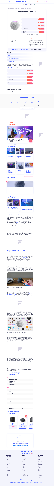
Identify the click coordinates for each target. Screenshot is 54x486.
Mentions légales (13, 482)
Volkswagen (8, 470)
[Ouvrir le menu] (7, 2)
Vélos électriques (41, 471)
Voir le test (23, 426)
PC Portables (40, 455)
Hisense (23, 464)
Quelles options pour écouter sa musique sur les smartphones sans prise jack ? (11, 157)
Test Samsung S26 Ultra (35, 480)
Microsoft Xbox (24, 458)
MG (7, 467)
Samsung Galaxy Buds (41, 468)
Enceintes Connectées (17, 8)
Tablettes (23, 471)
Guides (35, 1)
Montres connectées (10, 471)
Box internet (28, 480)
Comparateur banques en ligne (20, 480)
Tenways (39, 476)
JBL (38, 466)
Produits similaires (11, 61)
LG (22, 465)
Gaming (23, 455)
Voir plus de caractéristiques (27, 108)
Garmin (8, 475)
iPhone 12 (17, 222)
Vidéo (9, 54)
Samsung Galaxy (9, 460)
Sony (23, 468)
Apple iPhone (9, 456)
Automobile (8, 463)
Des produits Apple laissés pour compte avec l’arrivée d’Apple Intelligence (28, 171)
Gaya (39, 474)
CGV (43, 482)
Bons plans (39, 1)
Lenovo (39, 458)
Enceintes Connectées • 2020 (27, 13)
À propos (18, 482)
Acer (39, 456)
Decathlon (39, 473)
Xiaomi (8, 461)
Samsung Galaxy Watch (10, 476)
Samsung (23, 467)
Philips (23, 466)
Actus (29, 1)
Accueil (9, 8)
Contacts (23, 482)
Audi (7, 464)
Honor (39, 459)
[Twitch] (29, 453)
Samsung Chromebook (41, 461)
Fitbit (7, 474)
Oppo (7, 459)
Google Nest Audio (20, 229)
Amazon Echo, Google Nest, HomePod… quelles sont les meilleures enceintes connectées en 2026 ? (20, 157)
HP (38, 460)
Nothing (39, 467)
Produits (12, 8)
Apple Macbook (40, 457)
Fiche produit (12, 426)
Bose (39, 465)
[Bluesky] (33, 453)
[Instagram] (22, 453)
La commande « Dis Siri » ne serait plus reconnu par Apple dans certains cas (11, 171)
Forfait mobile (45, 1)
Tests (32, 1)
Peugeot (8, 468)
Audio (39, 463)
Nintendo (23, 459)
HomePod (25, 257)
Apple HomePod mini (11, 67)
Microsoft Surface (25, 475)
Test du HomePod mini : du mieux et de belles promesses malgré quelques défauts (19, 190)
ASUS (23, 456)
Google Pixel (8, 457)
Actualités (9, 55)
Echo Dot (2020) (33, 424)
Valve (23, 461)
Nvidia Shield (24, 460)
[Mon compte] (13, 1)
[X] (21, 453)
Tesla (7, 469)
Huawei (23, 473)
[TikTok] (31, 453)
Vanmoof (39, 477)
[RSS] (26, 453)
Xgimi (23, 469)
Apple (23, 8)
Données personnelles (37, 482)
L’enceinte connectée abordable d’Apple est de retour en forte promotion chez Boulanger (20, 171)
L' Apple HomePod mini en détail (13, 58)
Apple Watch (8, 473)
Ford (7, 466)
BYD (7, 465)
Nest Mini (22, 424)
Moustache (40, 475)
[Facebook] (24, 453)
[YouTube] (28, 453)
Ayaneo (23, 457)
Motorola (8, 458)
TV (22, 463)
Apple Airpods (40, 464)
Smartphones (8, 455)
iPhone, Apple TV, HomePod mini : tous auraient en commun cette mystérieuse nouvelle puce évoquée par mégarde (28, 157)
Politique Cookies (29, 482)
